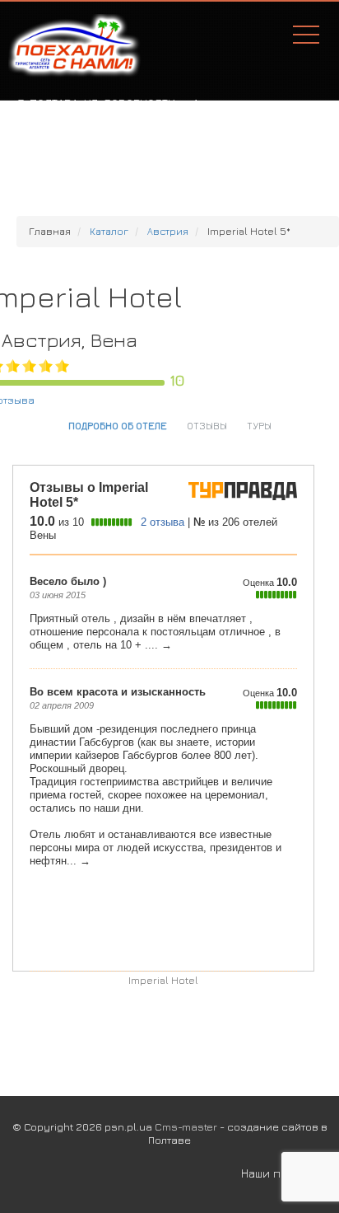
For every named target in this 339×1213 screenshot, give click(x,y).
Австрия (167, 231)
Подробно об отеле (117, 425)
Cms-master (186, 1126)
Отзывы (207, 425)
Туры (259, 425)
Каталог (109, 231)
